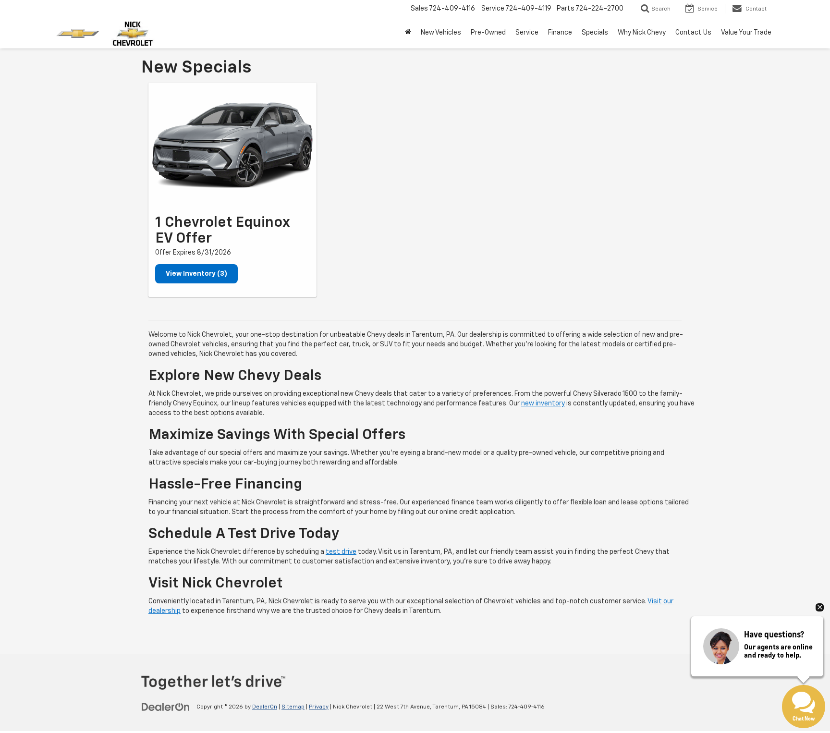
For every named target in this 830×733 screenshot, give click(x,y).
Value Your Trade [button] (746, 32)
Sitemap (293, 707)
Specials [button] (595, 32)
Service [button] (526, 32)
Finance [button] (560, 32)
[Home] (408, 32)
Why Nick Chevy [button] (642, 32)
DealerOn (264, 707)
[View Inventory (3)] (232, 146)
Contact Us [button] (693, 32)
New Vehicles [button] (441, 32)
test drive (341, 552)
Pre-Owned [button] (488, 32)
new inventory (543, 403)
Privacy (319, 707)
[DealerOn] (165, 706)
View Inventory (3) (196, 273)
